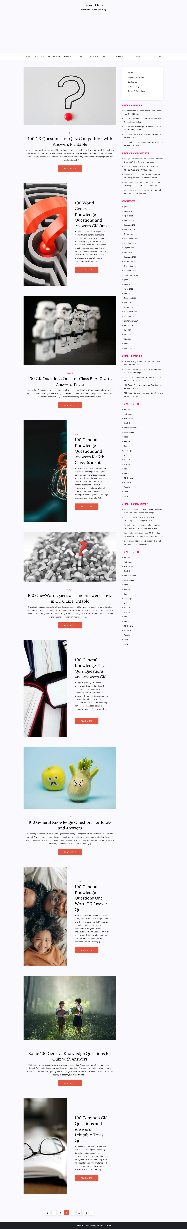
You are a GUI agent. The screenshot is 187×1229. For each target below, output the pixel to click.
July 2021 (128, 330)
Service (119, 56)
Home (28, 56)
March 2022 (129, 293)
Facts (126, 437)
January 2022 (129, 302)
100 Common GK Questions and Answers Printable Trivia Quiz (91, 1129)
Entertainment (130, 427)
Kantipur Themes (104, 1225)
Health (127, 459)
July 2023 (128, 252)
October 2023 (130, 243)
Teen (126, 491)
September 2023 (131, 248)
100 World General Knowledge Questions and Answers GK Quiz (91, 214)
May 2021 (128, 339)
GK (70, 133)
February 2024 (130, 225)
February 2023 (130, 257)
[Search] (160, 56)
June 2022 (128, 280)
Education (128, 418)
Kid (72, 373)
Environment (129, 432)
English (127, 423)
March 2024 (129, 220)
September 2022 (131, 275)
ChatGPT (68, 56)
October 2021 (130, 316)
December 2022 (131, 261)
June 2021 (128, 334)
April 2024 (128, 216)
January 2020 (129, 348)
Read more (70, 168)
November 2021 (131, 311)
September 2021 (131, 321)
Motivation (54, 56)
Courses (39, 56)
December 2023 (131, 234)
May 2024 (128, 211)
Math (126, 473)
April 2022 (128, 289)
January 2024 (129, 229)
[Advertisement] (93, 33)
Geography (128, 450)
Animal (127, 409)
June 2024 (128, 206)
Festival (127, 441)
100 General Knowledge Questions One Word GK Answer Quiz (91, 898)
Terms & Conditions (136, 91)
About (130, 73)
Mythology (128, 478)
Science (127, 482)
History (127, 464)
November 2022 (131, 266)
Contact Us (132, 82)
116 (86, 1213)
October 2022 (130, 270)
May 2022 (128, 284)
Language (94, 56)
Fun (68, 590)
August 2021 (129, 325)
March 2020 (129, 343)
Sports (127, 487)
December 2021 (131, 307)
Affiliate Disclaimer (136, 77)
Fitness (80, 56)
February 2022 (130, 298)
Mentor (107, 56)
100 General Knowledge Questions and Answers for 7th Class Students (89, 451)
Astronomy (128, 414)
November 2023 (131, 238)
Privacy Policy (133, 86)
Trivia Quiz (93, 5)
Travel (126, 496)
